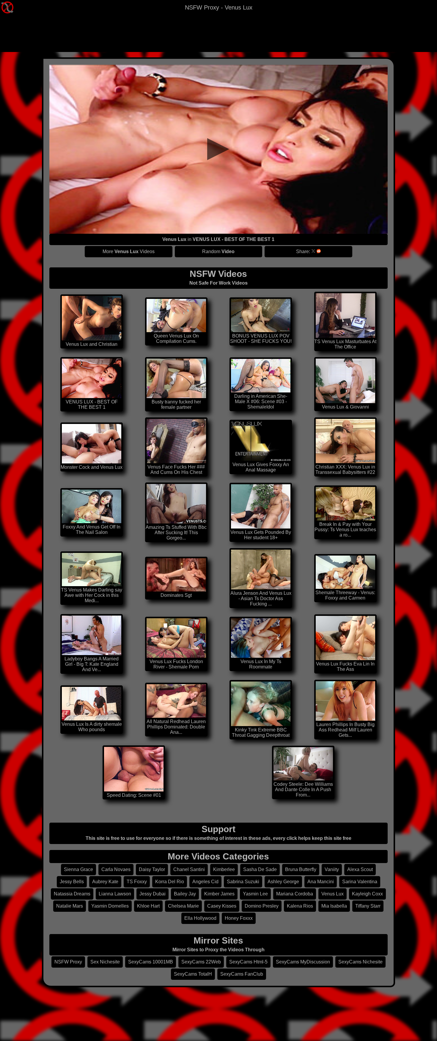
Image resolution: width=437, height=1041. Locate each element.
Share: (303, 251)
